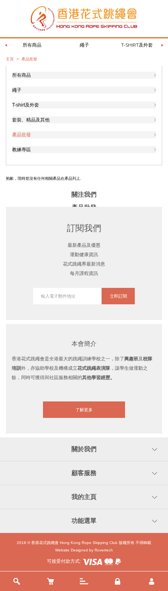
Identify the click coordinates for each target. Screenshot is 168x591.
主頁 (10, 59)
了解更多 (84, 409)
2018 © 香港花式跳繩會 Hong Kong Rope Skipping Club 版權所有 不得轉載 (84, 542)
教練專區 (21, 149)
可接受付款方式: (64, 561)
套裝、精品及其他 (31, 120)
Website (62, 550)
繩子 (84, 45)
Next (162, 45)
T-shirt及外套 (137, 45)
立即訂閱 (118, 296)
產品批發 (21, 134)
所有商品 (32, 45)
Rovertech (104, 550)
